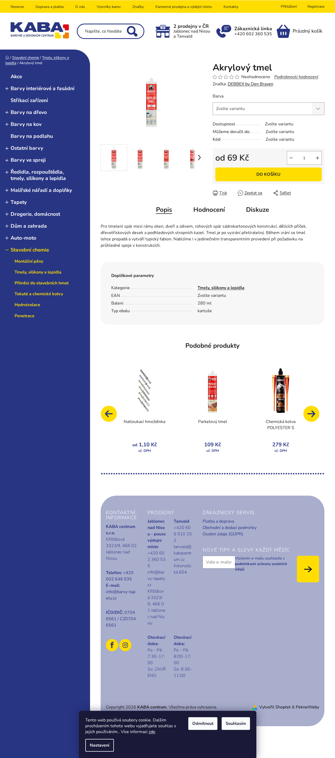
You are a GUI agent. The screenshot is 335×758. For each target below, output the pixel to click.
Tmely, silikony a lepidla (38, 272)
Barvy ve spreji (28, 160)
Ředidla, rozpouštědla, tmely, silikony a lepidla (38, 175)
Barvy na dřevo (29, 112)
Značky (138, 6)
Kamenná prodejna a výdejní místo (183, 6)
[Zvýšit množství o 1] (317, 158)
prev (111, 416)
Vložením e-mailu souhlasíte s (261, 564)
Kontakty (231, 6)
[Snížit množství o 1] (291, 158)
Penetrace (24, 316)
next (313, 416)
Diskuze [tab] (257, 209)
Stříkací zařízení (29, 100)
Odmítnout (202, 723)
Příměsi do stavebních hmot (42, 283)
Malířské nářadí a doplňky (41, 190)
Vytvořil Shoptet (275, 707)
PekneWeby (307, 707)
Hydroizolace (27, 305)
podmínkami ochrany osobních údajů (261, 566)
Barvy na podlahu (32, 136)
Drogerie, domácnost (35, 214)
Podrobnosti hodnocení (296, 77)
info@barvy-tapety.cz (120, 595)
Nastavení (99, 745)
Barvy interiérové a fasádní (42, 88)
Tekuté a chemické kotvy (39, 294)
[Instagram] (125, 645)
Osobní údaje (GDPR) (223, 534)
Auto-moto (23, 238)
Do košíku (268, 174)
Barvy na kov (26, 124)
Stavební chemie (30, 249)
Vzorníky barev (109, 6)
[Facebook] (112, 645)
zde (152, 732)
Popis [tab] (164, 209)
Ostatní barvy (27, 148)
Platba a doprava (218, 521)
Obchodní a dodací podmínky (230, 528)
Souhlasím (236, 723)
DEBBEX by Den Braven (250, 84)
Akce (16, 76)
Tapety (19, 202)
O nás (80, 6)
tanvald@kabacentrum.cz (182, 553)
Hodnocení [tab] (209, 209)
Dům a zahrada (29, 226)
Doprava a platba (49, 6)
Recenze (17, 6)
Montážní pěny (29, 261)
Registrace (315, 6)
